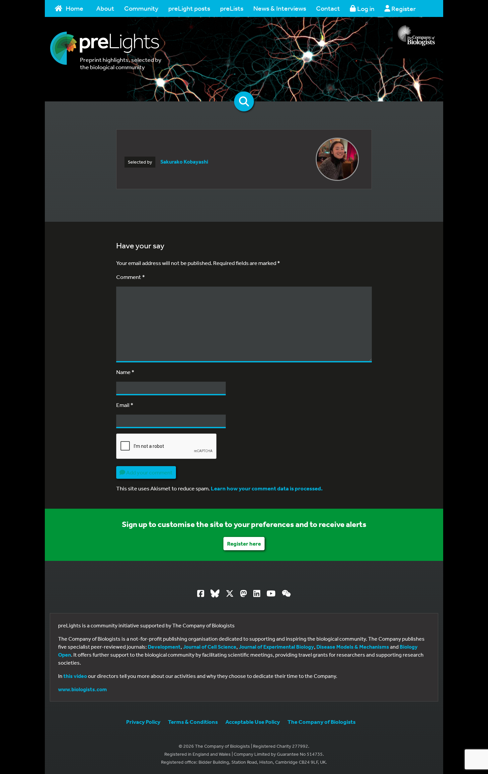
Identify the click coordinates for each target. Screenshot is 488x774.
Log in (365, 8)
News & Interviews (279, 8)
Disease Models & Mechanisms (352, 646)
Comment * (130, 276)
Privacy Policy (143, 721)
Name (125, 371)
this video (75, 676)
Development (164, 646)
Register (403, 8)
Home (74, 8)
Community (141, 8)
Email (124, 404)
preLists (231, 8)
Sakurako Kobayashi (184, 161)
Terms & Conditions (193, 721)
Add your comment (149, 472)
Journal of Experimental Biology (276, 646)
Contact (328, 8)
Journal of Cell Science (209, 646)
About (105, 8)
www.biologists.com (82, 689)
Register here (244, 543)
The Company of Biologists (321, 721)
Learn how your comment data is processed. (267, 488)
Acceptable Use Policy (252, 721)
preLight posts (189, 8)
